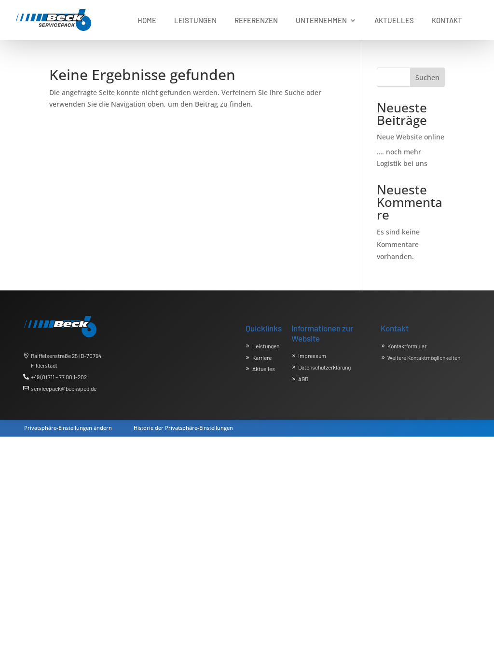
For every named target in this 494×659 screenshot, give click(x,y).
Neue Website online (410, 136)
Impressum (312, 355)
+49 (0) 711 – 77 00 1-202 (59, 376)
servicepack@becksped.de (63, 388)
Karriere (262, 357)
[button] (68, 426)
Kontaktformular (406, 346)
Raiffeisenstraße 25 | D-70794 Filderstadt (66, 360)
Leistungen (265, 346)
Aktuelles (263, 368)
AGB (303, 378)
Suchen (427, 77)
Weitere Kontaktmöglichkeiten (423, 357)
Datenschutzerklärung (324, 367)
